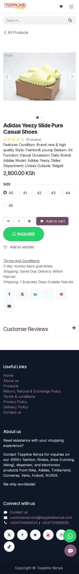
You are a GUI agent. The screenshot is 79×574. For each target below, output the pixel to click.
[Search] (70, 20)
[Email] (9, 306)
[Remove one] (8, 221)
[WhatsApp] (48, 294)
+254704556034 (24, 523)
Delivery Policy (15, 407)
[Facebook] (9, 294)
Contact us (12, 412)
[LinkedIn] (35, 294)
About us (11, 381)
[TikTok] (9, 546)
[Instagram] (61, 535)
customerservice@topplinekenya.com (41, 517)
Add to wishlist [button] (21, 247)
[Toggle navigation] (71, 6)
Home (8, 375)
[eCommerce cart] (60, 6)
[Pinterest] (61, 294)
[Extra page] (35, 535)
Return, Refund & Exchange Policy (32, 391)
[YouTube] (48, 535)
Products (10, 386)
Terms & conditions (19, 396)
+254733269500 (55, 523)
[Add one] (29, 221)
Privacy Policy (15, 402)
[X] (22, 294)
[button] (7, 76)
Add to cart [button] (55, 221)
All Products (18, 32)
